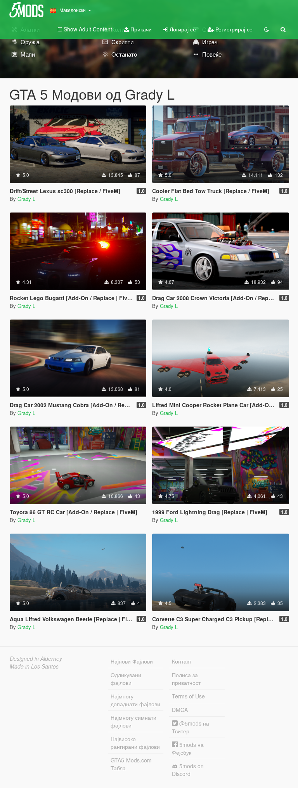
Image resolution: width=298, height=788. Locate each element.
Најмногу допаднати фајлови (135, 700)
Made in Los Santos (34, 666)
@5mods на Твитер (190, 727)
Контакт (181, 661)
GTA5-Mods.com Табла (131, 764)
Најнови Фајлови (132, 661)
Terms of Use (188, 696)
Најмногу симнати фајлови (133, 721)
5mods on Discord (188, 770)
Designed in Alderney (36, 658)
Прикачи (140, 29)
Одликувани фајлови (126, 678)
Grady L (26, 198)
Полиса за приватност (186, 678)
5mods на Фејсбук (188, 748)
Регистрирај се (233, 29)
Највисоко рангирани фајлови (135, 742)
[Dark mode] (266, 29)
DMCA (180, 710)
